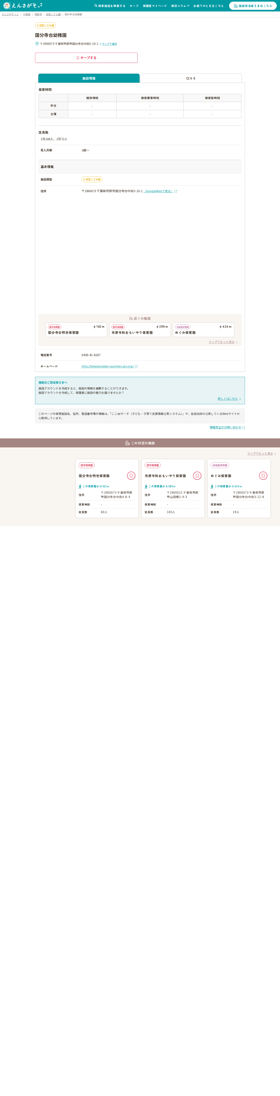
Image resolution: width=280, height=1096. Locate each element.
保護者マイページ (155, 6)
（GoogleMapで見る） (158, 191)
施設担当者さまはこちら (255, 6)
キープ (134, 6)
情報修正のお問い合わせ (225, 427)
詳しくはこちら (228, 398)
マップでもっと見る (221, 342)
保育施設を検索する (111, 6)
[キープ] (131, 476)
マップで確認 (109, 43)
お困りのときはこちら (208, 6)
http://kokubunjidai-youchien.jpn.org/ (108, 366)
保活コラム (178, 6)
